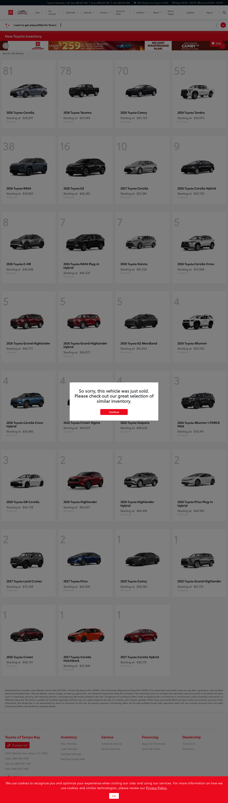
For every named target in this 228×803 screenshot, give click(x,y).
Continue (114, 412)
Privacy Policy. (156, 787)
